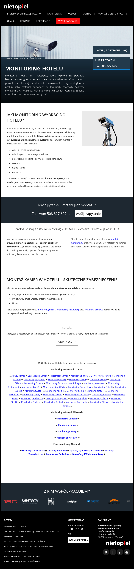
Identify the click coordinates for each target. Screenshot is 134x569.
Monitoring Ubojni (99, 398)
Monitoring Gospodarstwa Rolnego (63, 383)
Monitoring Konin (67, 425)
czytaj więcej (65, 341)
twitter (106, 552)
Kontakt (25, 20)
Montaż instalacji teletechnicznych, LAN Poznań (28, 546)
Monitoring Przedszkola (79, 387)
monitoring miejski (47, 309)
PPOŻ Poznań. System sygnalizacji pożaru (24, 541)
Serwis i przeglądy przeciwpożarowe (22, 561)
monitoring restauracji (68, 309)
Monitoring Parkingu (101, 375)
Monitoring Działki (96, 390)
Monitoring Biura (79, 375)
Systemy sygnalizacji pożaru (24, 13)
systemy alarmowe (94, 309)
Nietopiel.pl (8, 58)
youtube (127, 552)
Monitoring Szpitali (53, 402)
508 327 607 (56, 213)
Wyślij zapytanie (67, 20)
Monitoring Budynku (31, 402)
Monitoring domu (75, 390)
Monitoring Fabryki (103, 387)
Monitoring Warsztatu (94, 383)
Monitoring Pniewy (67, 431)
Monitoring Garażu (31, 387)
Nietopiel (16, 7)
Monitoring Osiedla (33, 383)
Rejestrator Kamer (59, 375)
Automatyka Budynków (57, 454)
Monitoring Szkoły (78, 379)
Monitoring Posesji (57, 379)
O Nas (10, 20)
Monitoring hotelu (35, 58)
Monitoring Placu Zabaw (77, 394)
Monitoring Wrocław (67, 437)
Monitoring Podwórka (32, 398)
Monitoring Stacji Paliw (54, 387)
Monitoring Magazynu (34, 379)
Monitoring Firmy (98, 379)
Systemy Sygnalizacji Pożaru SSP (86, 450)
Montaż (86, 13)
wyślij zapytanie (88, 213)
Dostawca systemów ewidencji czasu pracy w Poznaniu (31, 531)
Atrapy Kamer (18, 375)
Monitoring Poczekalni (76, 402)
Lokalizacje (43, 20)
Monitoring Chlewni (100, 402)
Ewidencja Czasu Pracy (33, 450)
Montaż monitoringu (110, 13)
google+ (120, 552)
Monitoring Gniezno (67, 418)
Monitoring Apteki (34, 390)
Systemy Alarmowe (57, 450)
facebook (113, 552)
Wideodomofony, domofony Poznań (22, 556)
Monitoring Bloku (78, 398)
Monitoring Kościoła (101, 394)
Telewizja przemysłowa (57, 398)
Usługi (72, 13)
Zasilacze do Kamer (37, 375)
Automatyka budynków (15, 551)
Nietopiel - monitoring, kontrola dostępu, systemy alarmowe (118, 543)
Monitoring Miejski (54, 390)
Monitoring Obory (31, 394)
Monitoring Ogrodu (52, 394)
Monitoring (54, 13)
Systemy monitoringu (15, 526)
